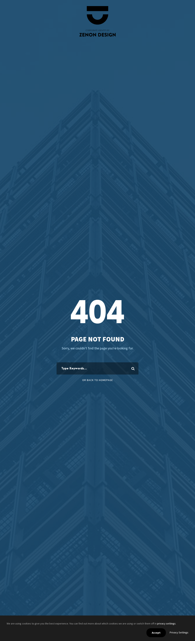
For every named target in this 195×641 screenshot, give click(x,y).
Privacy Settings (179, 632)
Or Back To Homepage (97, 380)
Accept (156, 632)
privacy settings (166, 623)
